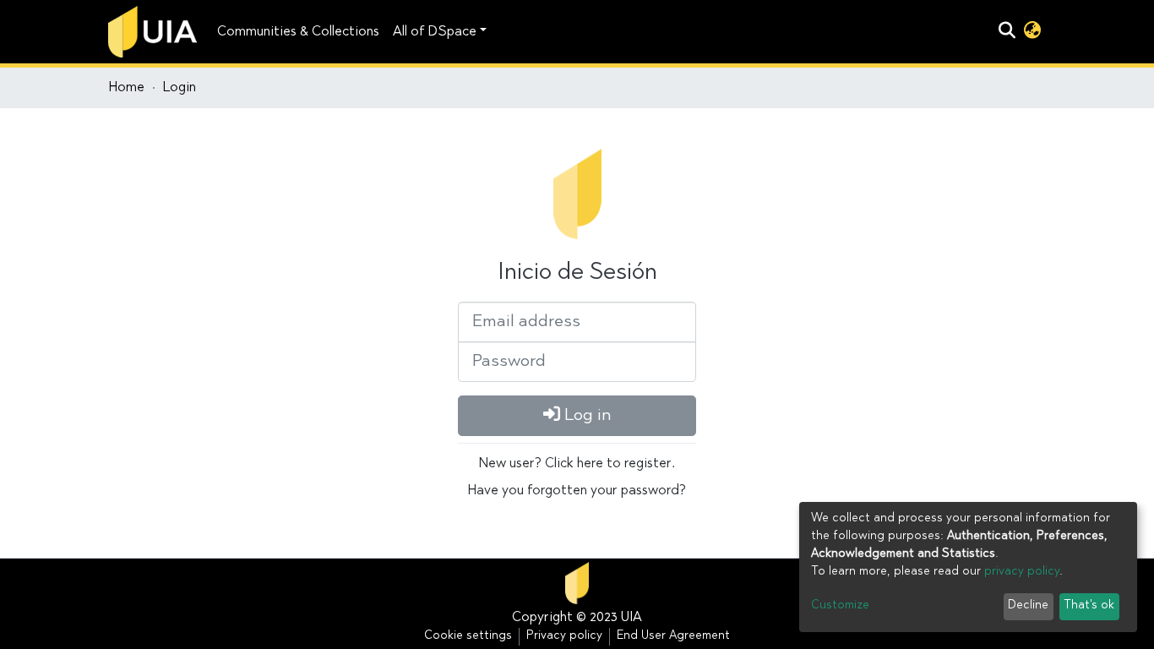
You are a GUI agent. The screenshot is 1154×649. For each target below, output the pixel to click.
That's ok (1089, 606)
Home (126, 88)
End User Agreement (673, 636)
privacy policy (1021, 572)
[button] (1032, 32)
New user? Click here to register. (577, 464)
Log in (586, 415)
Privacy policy (564, 636)
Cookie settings (468, 636)
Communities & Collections (298, 32)
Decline (1028, 606)
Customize (840, 606)
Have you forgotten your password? (577, 491)
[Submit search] (1006, 32)
